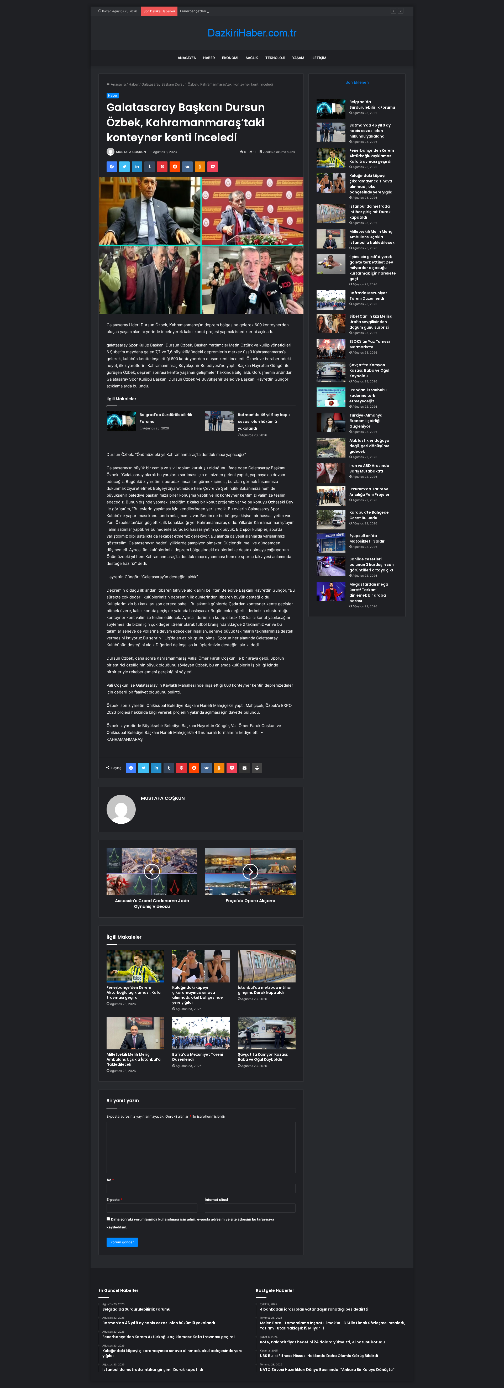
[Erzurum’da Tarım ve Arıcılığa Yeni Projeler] (331, 496)
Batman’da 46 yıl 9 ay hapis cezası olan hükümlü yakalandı (264, 421)
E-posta (114, 1199)
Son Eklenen (357, 82)
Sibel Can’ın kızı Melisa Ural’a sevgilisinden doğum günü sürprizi (370, 322)
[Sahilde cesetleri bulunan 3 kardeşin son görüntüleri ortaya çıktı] (331, 566)
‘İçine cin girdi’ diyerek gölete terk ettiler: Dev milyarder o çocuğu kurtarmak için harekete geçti (372, 267)
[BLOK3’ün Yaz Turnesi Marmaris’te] (331, 349)
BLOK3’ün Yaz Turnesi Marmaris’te (369, 344)
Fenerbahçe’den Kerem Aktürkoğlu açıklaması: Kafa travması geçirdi (235, 11)
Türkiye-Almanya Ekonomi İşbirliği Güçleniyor (365, 421)
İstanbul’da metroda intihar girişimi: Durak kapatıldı (265, 990)
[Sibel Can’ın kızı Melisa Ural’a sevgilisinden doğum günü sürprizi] (331, 323)
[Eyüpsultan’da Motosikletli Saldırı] (331, 543)
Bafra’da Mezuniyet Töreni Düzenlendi (197, 1057)
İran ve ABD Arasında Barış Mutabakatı (369, 468)
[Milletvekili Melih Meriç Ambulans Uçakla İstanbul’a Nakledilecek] (135, 1033)
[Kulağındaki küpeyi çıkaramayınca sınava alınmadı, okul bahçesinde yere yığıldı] (201, 966)
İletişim (319, 58)
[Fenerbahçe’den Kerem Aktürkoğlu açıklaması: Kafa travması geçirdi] (135, 966)
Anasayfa (187, 58)
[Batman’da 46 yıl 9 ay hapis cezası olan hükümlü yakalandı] (219, 421)
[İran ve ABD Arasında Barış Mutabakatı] (331, 473)
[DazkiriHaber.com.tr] (252, 33)
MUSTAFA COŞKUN (131, 152)
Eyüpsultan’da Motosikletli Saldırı (367, 538)
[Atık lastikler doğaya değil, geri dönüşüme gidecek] (331, 448)
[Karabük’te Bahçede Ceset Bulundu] (331, 519)
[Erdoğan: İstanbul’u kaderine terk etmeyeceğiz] (331, 397)
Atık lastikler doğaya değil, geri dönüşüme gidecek (369, 446)
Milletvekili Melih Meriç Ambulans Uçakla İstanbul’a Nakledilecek (134, 1059)
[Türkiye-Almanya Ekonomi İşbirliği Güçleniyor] (331, 422)
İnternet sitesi (216, 1199)
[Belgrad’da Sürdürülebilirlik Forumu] (121, 421)
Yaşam (298, 58)
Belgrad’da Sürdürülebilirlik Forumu (372, 104)
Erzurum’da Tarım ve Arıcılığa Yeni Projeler (369, 491)
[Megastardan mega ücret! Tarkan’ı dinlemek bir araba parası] (331, 591)
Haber (209, 58)
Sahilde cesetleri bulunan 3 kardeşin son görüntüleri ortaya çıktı (372, 564)
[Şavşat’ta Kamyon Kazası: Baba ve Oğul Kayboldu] (267, 1033)
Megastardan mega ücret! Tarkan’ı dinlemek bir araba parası (368, 592)
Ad (110, 1180)
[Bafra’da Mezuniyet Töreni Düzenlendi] (201, 1033)
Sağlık (252, 58)
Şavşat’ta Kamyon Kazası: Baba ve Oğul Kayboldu (263, 1057)
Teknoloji (275, 58)
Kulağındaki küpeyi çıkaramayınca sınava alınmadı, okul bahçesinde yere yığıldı (197, 995)
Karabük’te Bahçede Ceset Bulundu (369, 515)
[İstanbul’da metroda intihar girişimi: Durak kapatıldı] (267, 966)
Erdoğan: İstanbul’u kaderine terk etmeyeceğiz (368, 395)
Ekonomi (230, 58)
